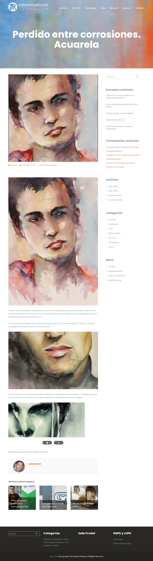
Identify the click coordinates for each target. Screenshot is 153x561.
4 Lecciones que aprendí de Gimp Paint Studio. (121, 105)
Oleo (110, 228)
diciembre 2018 (114, 195)
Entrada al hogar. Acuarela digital (119, 113)
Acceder (111, 266)
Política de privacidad (122, 543)
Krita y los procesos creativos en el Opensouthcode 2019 (120, 96)
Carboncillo (113, 224)
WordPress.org (114, 280)
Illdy (56, 556)
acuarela (20, 452)
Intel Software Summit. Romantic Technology (119, 127)
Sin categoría (52, 165)
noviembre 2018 (115, 200)
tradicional (43, 452)
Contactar (140, 8)
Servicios (63, 8)
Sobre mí (127, 8)
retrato (35, 452)
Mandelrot (110, 155)
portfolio (28, 452)
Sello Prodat (86, 533)
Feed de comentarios (116, 275)
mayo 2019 (113, 186)
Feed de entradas (115, 271)
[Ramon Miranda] (28, 6)
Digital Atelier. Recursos (116, 120)
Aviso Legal (118, 539)
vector (111, 247)
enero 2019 (113, 191)
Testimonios (90, 8)
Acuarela (43, 165)
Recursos (114, 8)
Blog (103, 8)
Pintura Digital (114, 233)
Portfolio (76, 8)
